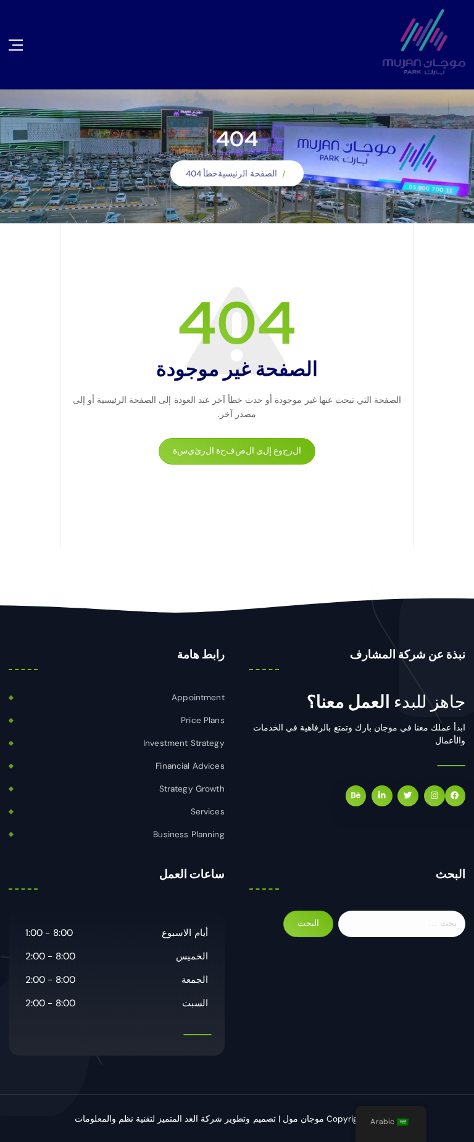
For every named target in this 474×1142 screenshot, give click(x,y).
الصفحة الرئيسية (247, 173)
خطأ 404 (202, 173)
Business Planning (188, 834)
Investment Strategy (184, 743)
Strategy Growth (192, 789)
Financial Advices (190, 766)
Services (208, 811)
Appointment (198, 697)
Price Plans (203, 720)
